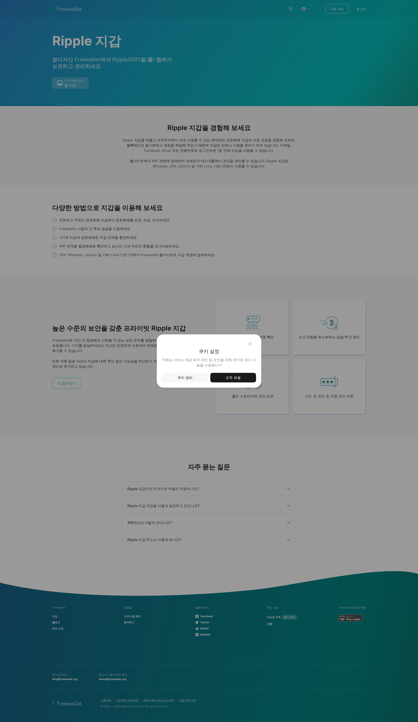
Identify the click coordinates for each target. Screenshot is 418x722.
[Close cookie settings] (250, 344)
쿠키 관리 (184, 377)
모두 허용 (233, 377)
